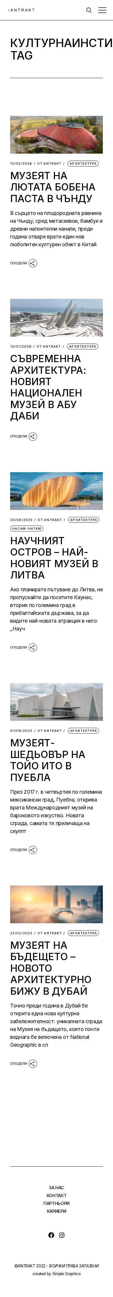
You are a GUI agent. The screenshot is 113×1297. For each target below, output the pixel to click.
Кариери (56, 1211)
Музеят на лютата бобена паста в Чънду (53, 187)
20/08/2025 (21, 520)
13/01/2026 (21, 346)
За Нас (56, 1187)
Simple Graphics (66, 1273)
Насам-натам (26, 529)
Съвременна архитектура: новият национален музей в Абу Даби (48, 387)
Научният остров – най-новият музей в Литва (54, 558)
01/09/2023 (21, 730)
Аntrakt (49, 163)
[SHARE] (23, 263)
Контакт (57, 1195)
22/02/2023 (21, 933)
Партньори (56, 1203)
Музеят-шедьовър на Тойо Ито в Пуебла (47, 760)
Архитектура (83, 163)
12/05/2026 (21, 163)
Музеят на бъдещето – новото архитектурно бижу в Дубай (51, 968)
